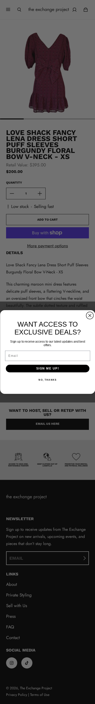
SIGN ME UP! (47, 368)
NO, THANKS (47, 380)
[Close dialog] (89, 315)
